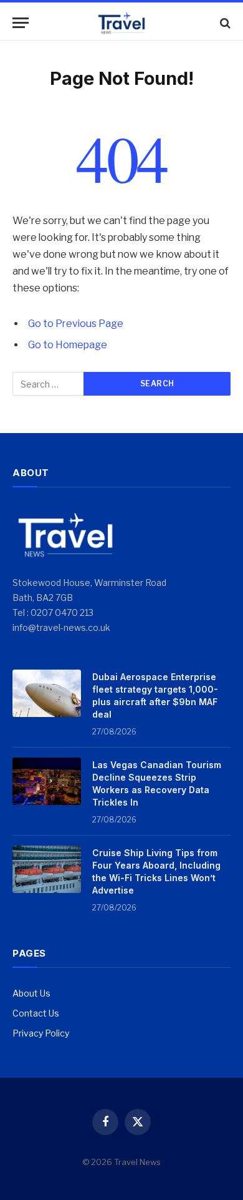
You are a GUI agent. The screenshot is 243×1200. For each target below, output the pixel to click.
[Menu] (20, 23)
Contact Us (35, 1013)
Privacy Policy (40, 1033)
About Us (31, 993)
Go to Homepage (67, 345)
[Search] (224, 23)
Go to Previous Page (75, 323)
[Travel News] (121, 22)
